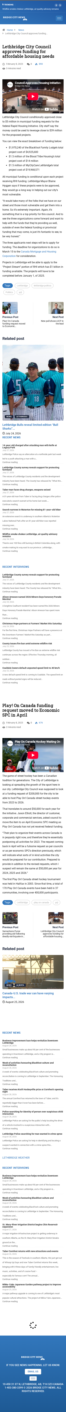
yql (20, 292)
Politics (9, 292)
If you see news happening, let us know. (33, 1365)
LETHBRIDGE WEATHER (16, 1157)
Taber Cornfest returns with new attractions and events (30, 1251)
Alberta (20, 985)
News (21, 30)
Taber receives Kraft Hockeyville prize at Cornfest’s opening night (32, 1090)
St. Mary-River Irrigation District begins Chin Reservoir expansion (30, 1225)
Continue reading (10, 462)
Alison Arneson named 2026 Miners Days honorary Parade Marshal (31, 598)
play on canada (41, 902)
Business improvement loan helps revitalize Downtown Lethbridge (30, 1041)
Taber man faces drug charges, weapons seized (26, 489)
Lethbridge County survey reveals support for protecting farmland (30, 468)
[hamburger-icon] (33, 1378)
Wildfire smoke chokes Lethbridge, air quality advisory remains (29, 535)
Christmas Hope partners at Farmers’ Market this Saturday (32, 623)
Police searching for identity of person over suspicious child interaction (32, 1112)
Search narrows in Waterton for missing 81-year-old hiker (31, 509)
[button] (56, 5)
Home (10, 30)
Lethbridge (22, 285)
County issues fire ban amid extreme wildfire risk (27, 643)
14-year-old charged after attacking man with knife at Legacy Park (29, 446)
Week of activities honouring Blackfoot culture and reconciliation (28, 1064)
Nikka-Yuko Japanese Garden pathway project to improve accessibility (31, 1285)
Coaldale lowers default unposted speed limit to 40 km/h (31, 668)
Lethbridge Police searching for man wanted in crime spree (32, 1134)
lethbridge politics (42, 285)
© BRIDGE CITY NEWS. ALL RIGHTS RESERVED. (33, 1388)
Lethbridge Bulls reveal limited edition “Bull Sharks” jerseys (28, 9)
